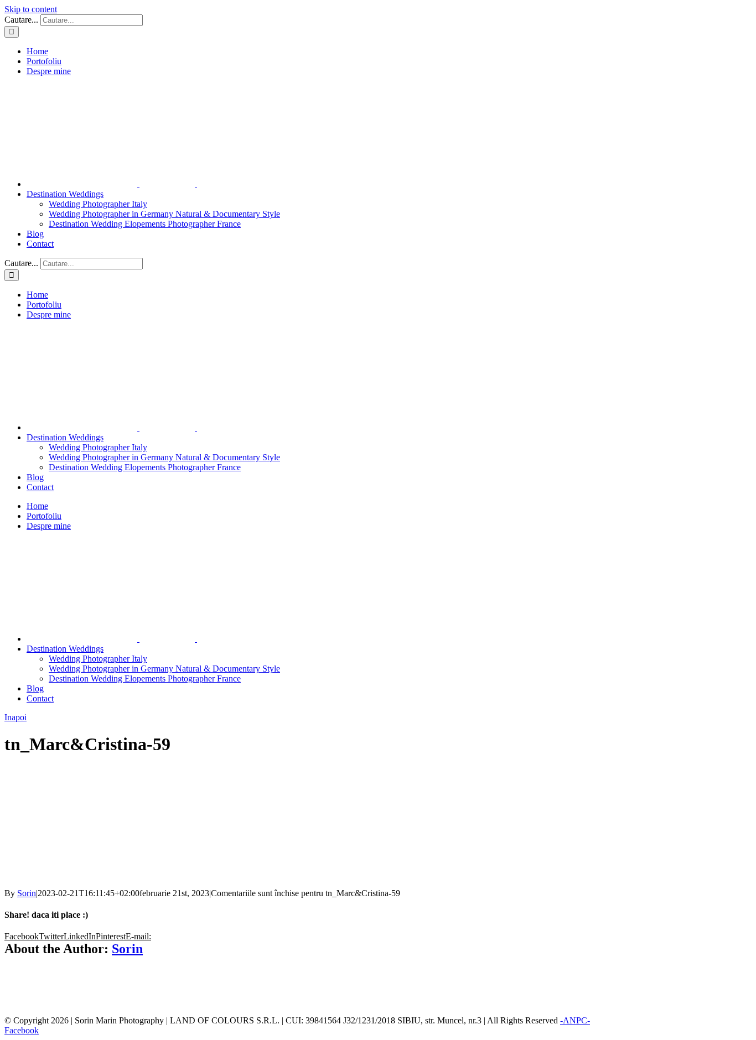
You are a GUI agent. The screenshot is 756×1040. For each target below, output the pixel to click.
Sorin (26, 893)
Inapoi (15, 717)
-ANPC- (575, 1020)
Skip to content (30, 9)
